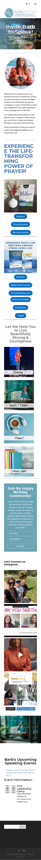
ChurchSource (20, 224)
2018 (24, 770)
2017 (20, 770)
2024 (23, 773)
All (7, 770)
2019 (28, 770)
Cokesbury (20, 307)
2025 (27, 773)
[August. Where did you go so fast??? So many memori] (20, 586)
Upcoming (13, 770)
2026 (32, 773)
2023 (18, 773)
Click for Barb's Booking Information (20, 39)
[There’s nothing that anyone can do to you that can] (20, 688)
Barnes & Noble (20, 232)
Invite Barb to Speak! (20, 29)
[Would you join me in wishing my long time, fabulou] (20, 620)
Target (20, 315)
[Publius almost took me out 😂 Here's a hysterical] (20, 654)
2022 (13, 773)
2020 (33, 770)
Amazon (20, 216)
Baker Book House (20, 285)
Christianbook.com (20, 293)
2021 (8, 773)
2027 (9, 775)
